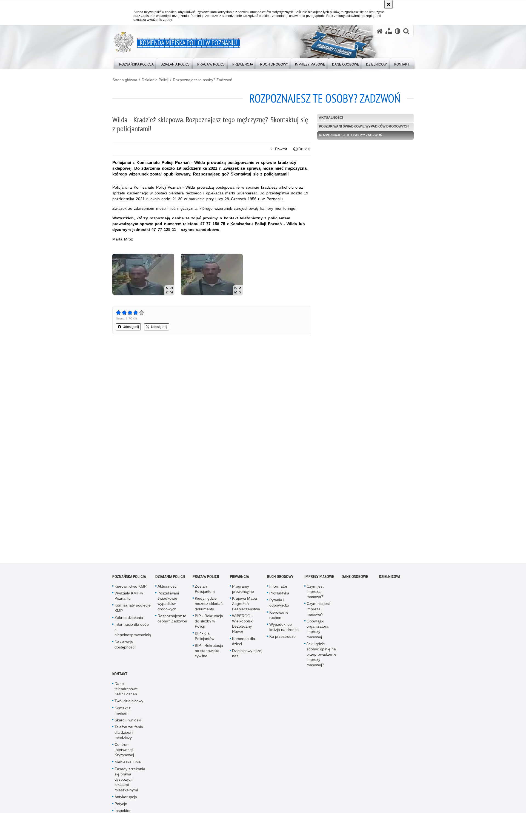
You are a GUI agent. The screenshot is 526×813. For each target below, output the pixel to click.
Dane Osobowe (355, 578)
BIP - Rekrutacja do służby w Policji (209, 623)
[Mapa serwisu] (388, 31)
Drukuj (304, 149)
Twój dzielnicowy (129, 703)
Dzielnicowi (389, 578)
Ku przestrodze (282, 638)
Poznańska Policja (129, 578)
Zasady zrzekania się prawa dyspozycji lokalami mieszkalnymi (130, 781)
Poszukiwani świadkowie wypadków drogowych (364, 126)
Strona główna (124, 80)
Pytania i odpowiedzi (279, 604)
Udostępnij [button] (131, 327)
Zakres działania (129, 619)
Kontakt (119, 676)
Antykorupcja (126, 799)
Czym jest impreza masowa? (315, 593)
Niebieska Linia (128, 764)
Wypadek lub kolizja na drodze (284, 629)
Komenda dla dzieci (243, 643)
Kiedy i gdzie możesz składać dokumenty (208, 605)
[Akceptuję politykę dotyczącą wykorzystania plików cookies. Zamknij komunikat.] (388, 4)
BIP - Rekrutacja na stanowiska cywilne (209, 652)
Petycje (121, 805)
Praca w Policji (206, 578)
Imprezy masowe (319, 578)
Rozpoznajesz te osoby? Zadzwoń (202, 80)
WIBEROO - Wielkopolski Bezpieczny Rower (242, 626)
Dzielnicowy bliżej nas (247, 655)
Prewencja (239, 578)
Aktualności (331, 118)
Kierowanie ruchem (278, 617)
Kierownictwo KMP (131, 588)
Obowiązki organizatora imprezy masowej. (317, 631)
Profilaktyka (279, 595)
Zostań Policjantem (205, 591)
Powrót (281, 149)
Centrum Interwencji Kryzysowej (124, 751)
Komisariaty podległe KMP (133, 610)
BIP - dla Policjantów (204, 638)
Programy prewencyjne (243, 591)
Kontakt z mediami (123, 712)
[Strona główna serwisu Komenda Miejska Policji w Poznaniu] (380, 31)
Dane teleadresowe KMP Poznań (126, 690)
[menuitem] (136, 63)
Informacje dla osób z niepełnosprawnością (133, 631)
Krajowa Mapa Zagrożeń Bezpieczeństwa (246, 605)
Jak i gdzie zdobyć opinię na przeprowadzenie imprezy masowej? (321, 656)
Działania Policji (155, 80)
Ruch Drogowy (280, 578)
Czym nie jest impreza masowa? (318, 611)
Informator (278, 588)
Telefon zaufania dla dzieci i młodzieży (129, 734)
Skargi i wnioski (128, 722)
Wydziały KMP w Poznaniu (129, 597)
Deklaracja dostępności (125, 646)
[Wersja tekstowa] (398, 31)
